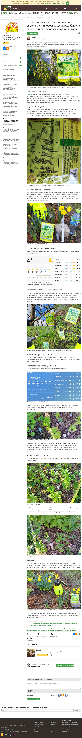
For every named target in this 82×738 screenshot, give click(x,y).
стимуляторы (50, 630)
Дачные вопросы (38, 729)
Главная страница (38, 722)
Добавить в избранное (66, 665)
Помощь (36, 731)
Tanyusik (33, 37)
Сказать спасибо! (43, 655)
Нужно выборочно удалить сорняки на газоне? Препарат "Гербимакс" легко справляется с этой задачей (11, 138)
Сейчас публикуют (38, 724)
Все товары (53, 722)
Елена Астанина (35, 666)
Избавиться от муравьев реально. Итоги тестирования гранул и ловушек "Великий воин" (10, 146)
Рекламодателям (66, 731)
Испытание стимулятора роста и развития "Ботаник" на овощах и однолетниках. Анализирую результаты (11, 104)
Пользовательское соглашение (70, 722)
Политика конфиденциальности (70, 724)
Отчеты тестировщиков (11, 65)
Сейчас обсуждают (8, 69)
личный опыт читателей (46, 629)
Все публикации (11, 61)
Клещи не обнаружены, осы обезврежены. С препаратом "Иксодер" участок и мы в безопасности (11, 96)
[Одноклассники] (7, 48)
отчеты (33, 630)
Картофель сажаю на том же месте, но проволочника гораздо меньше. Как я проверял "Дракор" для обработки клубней (11, 112)
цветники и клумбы (63, 630)
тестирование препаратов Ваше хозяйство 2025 (63, 629)
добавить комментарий (33, 699)
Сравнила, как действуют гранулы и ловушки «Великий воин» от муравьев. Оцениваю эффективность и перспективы (10, 88)
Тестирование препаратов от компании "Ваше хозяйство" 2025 (12, 37)
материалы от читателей (41, 630)
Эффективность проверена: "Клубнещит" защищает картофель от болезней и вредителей (11, 162)
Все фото (52, 724)
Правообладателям (67, 729)
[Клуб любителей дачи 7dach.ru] (7, 8)
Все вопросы (53, 727)
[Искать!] (43, 8)
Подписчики (11, 58)
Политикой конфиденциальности (54, 3)
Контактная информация (68, 727)
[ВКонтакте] (4, 48)
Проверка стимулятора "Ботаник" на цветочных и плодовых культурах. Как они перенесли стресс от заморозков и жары (10, 121)
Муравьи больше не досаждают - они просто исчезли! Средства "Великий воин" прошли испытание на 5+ (11, 154)
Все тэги (52, 731)
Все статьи (52, 729)
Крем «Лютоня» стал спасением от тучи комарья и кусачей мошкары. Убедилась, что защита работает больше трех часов (11, 78)
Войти (77, 8)
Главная (5, 54)
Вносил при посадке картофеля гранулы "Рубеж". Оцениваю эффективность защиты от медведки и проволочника (11, 130)
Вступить (6, 42)
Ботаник (29, 94)
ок (67, 3)
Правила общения (66, 720)
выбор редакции (72, 630)
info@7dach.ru (9, 729)
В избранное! (33, 33)
